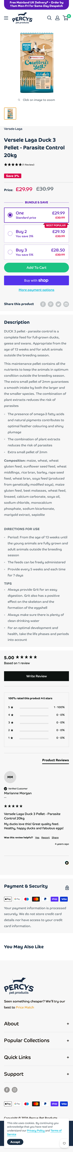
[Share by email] (66, 304)
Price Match (25, 1007)
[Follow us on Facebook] (7, 1090)
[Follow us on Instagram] (14, 1090)
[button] (36, 165)
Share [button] (55, 837)
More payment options (36, 290)
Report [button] (45, 837)
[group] (36, 658)
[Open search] (49, 18)
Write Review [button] (36, 676)
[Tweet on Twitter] (58, 304)
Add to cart (36, 267)
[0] (65, 18)
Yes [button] (37, 837)
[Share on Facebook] (43, 304)
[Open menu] (6, 18)
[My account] (57, 18)
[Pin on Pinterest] (51, 304)
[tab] (55, 761)
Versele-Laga (13, 129)
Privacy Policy (36, 1130)
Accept (15, 1142)
